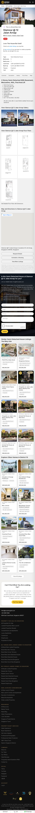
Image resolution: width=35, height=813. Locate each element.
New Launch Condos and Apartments (11, 692)
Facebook (4, 776)
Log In (3, 785)
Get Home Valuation (6, 733)
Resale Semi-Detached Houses (9, 676)
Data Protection (24, 809)
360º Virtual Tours (6, 740)
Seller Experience (6, 728)
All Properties (9, 6)
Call (17, 811)
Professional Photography (8, 735)
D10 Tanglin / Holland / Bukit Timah (14, 35)
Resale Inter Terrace (6, 671)
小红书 (3, 778)
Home (2, 6)
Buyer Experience (6, 730)
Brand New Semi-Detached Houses (10, 654)
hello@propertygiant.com (8, 610)
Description (11, 75)
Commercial (4, 635)
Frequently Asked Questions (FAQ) (10, 759)
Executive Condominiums (8, 695)
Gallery (18, 75)
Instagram (3, 773)
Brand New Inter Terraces (8, 649)
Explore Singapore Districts (8, 743)
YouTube (3, 771)
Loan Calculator (5, 716)
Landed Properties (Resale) (8, 628)
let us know (8, 49)
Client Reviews (5, 757)
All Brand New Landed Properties (10, 647)
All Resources (5, 706)
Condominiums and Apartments (9, 630)
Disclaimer (9, 809)
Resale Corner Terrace (7, 673)
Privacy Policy (16, 809)
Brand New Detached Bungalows (10, 659)
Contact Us (4, 762)
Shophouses (4, 638)
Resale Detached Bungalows (9, 678)
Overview (4, 75)
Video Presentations (6, 714)
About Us (3, 749)
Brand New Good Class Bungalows (10, 662)
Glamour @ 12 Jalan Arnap (20, 6)
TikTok (3, 768)
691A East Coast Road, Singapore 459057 (12, 615)
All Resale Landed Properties (9, 668)
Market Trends (5, 709)
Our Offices (4, 754)
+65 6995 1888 (5, 613)
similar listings (12, 46)
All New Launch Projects (7, 690)
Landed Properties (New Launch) (10, 625)
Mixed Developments (7, 697)
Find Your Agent (17, 602)
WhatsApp (29, 811)
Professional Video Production (9, 738)
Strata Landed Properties (8, 700)
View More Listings (17, 261)
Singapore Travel (6, 721)
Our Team (4, 752)
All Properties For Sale (7, 623)
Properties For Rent (6, 640)
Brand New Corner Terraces (8, 652)
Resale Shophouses (6, 683)
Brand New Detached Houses (9, 657)
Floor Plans (25, 75)
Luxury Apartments (6, 633)
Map (31, 75)
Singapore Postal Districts (8, 719)
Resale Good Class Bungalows (9, 681)
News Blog (4, 711)
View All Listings (17, 576)
